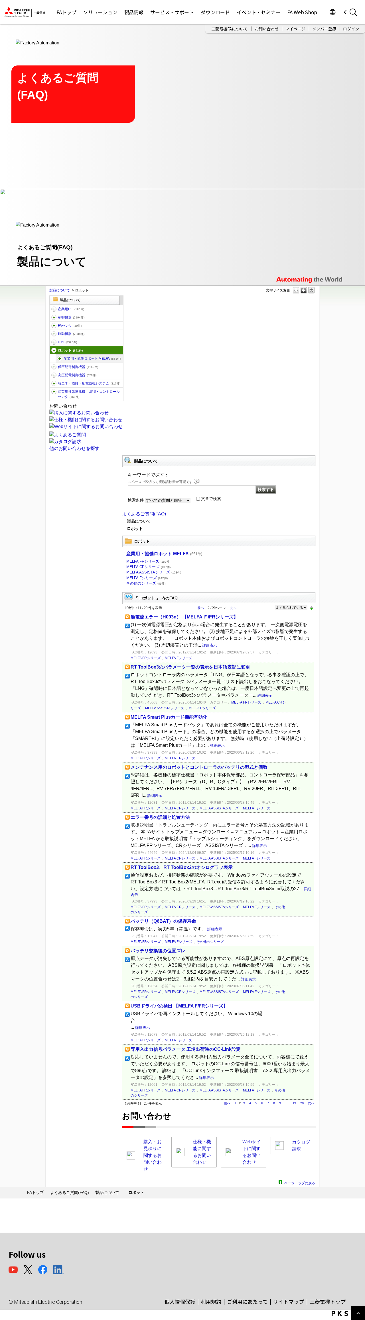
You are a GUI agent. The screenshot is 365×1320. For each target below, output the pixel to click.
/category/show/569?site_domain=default (53, 333)
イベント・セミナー (258, 12)
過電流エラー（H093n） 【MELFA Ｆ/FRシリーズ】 (184, 616)
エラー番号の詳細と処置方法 (160, 817)
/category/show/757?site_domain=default (53, 383)
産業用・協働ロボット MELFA (92, 359)
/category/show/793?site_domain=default (53, 375)
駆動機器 (71, 334)
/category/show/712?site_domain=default (53, 342)
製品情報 (133, 12)
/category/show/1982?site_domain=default (53, 325)
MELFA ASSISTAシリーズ (153, 572)
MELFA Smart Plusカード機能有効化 (169, 717)
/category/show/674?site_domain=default (59, 358)
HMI (67, 342)
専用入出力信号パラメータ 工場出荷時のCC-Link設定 (186, 1049)
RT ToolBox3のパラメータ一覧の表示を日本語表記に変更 (190, 667)
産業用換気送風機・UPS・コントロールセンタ (89, 394)
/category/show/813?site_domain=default (53, 391)
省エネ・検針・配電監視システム (89, 383)
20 (302, 1103)
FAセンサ (70, 326)
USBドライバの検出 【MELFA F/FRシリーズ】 (179, 1006)
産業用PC (71, 309)
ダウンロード (215, 12)
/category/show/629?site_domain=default (53, 317)
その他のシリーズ (145, 583)
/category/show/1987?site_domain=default (53, 309)
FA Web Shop (302, 12)
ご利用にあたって (247, 1301)
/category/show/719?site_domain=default (53, 366)
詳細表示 (209, 645)
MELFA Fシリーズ (147, 578)
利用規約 (211, 1301)
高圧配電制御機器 (77, 375)
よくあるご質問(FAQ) (144, 513)
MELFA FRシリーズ (148, 561)
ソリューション (100, 12)
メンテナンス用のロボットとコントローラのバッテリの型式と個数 (199, 767)
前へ (200, 608)
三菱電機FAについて (229, 29)
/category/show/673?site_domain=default (53, 350)
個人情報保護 (180, 1301)
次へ (311, 1103)
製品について (59, 290)
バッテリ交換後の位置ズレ (158, 950)
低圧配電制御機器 (78, 367)
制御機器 (71, 317)
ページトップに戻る (299, 1182)
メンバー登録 (324, 29)
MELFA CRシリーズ (148, 567)
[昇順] (311, 606)
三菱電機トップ (328, 1301)
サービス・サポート (172, 12)
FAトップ (66, 12)
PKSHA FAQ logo (347, 1313)
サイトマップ (288, 1301)
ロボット (70, 350)
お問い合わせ (267, 29)
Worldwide (332, 12)
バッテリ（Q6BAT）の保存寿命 (163, 921)
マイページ (295, 29)
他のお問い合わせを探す (74, 448)
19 (294, 1103)
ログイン (351, 29)
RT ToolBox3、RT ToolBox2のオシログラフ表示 (182, 867)
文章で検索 (211, 498)
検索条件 (136, 500)
